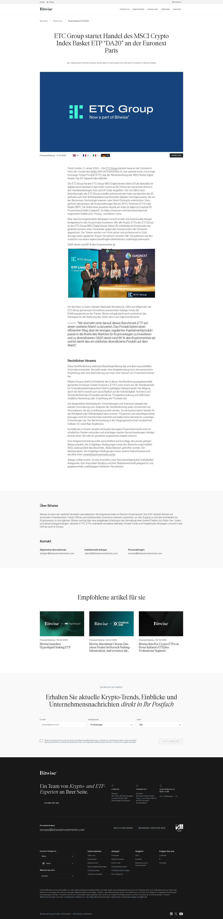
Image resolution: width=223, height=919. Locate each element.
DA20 (94, 171)
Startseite (44, 21)
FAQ (137, 855)
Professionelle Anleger (121, 870)
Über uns (165, 9)
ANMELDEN (176, 155)
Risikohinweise (118, 859)
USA (141, 724)
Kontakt (177, 9)
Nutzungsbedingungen (97, 867)
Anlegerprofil (93, 719)
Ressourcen (138, 9)
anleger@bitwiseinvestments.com (57, 553)
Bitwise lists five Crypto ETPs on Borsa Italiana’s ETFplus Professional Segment (159, 647)
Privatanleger (96, 724)
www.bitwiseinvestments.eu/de (99, 454)
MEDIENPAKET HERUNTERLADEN (151, 828)
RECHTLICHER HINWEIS (123, 828)
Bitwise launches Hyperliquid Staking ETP (55, 646)
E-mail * (43, 719)
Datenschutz (93, 863)
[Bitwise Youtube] (181, 913)
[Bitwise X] (176, 913)
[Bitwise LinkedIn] (171, 913)
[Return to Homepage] (49, 9)
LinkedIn (162, 855)
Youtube (162, 863)
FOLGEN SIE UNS (51, 803)
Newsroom (57, 21)
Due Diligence (117, 874)
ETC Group (111, 168)
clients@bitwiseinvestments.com (101, 553)
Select (42, 2)
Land (139, 719)
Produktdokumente (119, 867)
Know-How (153, 9)
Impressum (92, 859)
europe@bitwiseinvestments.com (145, 553)
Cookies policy (93, 870)
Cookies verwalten (95, 874)
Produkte (124, 9)
